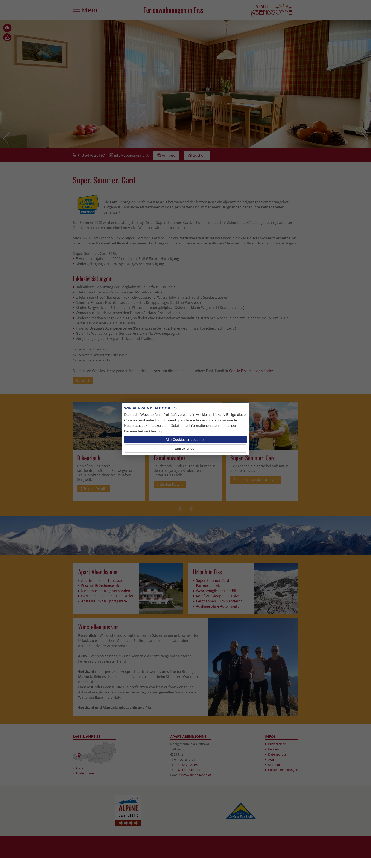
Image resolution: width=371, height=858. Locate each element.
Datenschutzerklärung (143, 431)
